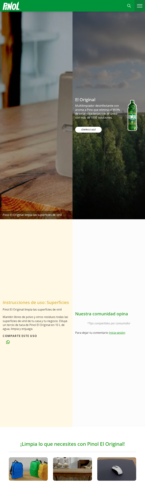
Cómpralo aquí (88, 129)
